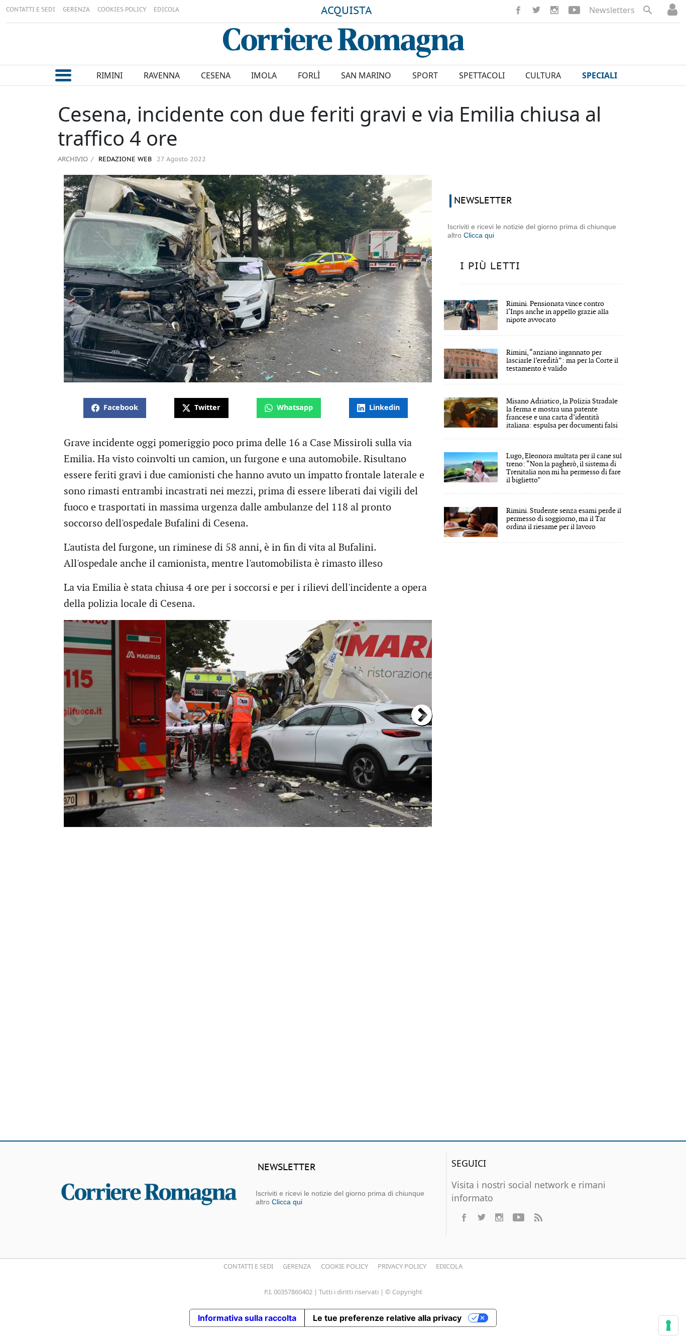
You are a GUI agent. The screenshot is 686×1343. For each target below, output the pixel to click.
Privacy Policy (402, 1266)
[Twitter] (536, 10)
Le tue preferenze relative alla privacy (387, 1318)
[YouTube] (574, 10)
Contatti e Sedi (248, 1266)
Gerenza (297, 1266)
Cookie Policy (344, 1266)
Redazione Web (124, 159)
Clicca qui (479, 235)
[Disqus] (343, 987)
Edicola (449, 1266)
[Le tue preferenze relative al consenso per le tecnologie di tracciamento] (668, 1325)
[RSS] (538, 1217)
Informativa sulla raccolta (247, 1318)
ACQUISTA (346, 11)
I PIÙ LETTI (490, 266)
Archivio (73, 158)
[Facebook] (518, 10)
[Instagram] (554, 10)
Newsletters (612, 10)
